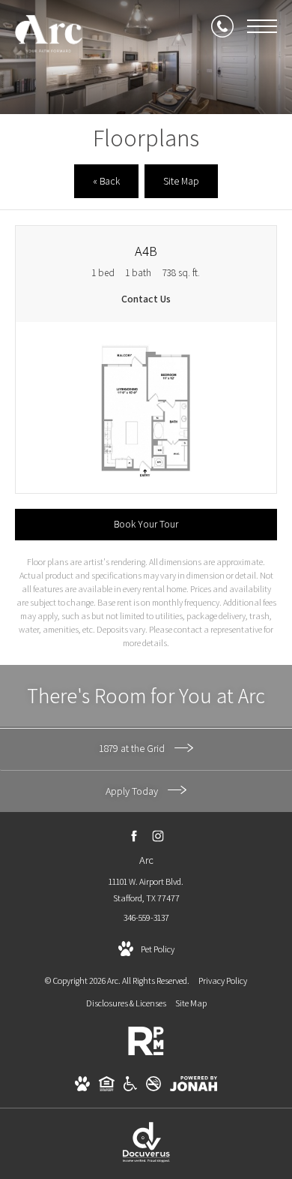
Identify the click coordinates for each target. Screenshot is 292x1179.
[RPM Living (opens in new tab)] (146, 1052)
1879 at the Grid (133, 748)
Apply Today (133, 791)
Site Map (191, 1003)
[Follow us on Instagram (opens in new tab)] (158, 836)
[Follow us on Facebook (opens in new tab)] (134, 836)
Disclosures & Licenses (126, 1003)
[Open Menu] (262, 26)
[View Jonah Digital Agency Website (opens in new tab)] (193, 1086)
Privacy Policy (222, 980)
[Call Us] (222, 26)
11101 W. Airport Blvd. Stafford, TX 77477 (146, 890)
